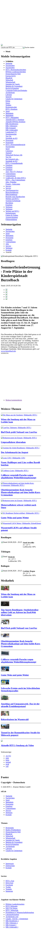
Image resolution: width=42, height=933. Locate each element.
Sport (8, 111)
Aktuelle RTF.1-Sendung (15, 120)
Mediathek (9, 113)
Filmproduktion (11, 219)
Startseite (9, 63)
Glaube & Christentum (14, 99)
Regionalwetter (11, 107)
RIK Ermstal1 (11, 128)
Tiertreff (9, 153)
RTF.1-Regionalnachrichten (16, 70)
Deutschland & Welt (13, 74)
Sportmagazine (11, 134)
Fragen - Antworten (13, 184)
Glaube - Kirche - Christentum (17, 919)
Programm (9, 140)
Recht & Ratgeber (12, 88)
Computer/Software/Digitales (16, 90)
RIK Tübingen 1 (12, 923)
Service (8, 186)
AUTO (8, 756)
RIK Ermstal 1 (11, 925)
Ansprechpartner (12, 217)
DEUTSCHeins (11, 908)
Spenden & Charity (13, 84)
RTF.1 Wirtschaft (12, 910)
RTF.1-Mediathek (12, 118)
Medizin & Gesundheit (14, 86)
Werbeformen (11, 213)
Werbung (9, 207)
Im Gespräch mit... (12, 159)
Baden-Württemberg (13, 830)
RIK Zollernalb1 (12, 130)
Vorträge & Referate (13, 201)
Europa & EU (11, 76)
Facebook (9, 885)
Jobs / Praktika (11, 182)
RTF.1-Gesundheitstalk (14, 163)
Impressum (10, 864)
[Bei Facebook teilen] (6, 290)
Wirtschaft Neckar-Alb (14, 155)
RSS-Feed (9, 883)
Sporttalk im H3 (11, 138)
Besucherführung (12, 192)
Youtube (9, 889)
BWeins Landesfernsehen (15, 904)
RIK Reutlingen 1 (12, 921)
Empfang (9, 165)
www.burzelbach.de (8, 351)
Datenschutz (10, 866)
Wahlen (8, 105)
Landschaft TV (11, 132)
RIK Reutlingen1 (12, 124)
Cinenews (9, 151)
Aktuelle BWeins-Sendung (15, 122)
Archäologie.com (12, 917)
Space (8, 103)
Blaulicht (9, 78)
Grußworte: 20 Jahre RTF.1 (16, 178)
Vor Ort (8, 136)
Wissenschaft (10, 82)
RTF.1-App (10, 881)
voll (7, 766)
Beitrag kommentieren (14, 400)
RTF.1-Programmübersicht (15, 145)
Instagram (9, 891)
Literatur (9, 95)
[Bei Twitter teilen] (6, 292)
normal (8, 762)
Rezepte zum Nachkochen (15, 197)
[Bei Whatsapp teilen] (6, 294)
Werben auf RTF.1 (12, 199)
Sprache (9, 97)
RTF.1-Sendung (11, 109)
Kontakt (9, 250)
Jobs (7, 244)
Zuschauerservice (12, 190)
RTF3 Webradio (12, 906)
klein (7, 760)
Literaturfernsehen (12, 915)
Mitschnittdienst (11, 195)
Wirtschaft (9, 80)
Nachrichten (10, 65)
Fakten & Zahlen (12, 215)
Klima (8, 101)
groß (7, 764)
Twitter (8, 887)
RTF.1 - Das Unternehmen (15, 180)
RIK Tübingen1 (11, 126)
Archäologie (10, 93)
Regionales (10, 828)
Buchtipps (9, 203)
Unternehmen (11, 174)
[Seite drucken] (6, 299)
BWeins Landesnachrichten (16, 72)
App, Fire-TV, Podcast (14, 172)
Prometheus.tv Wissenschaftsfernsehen (20, 912)
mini (7, 758)
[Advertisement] (21, 22)
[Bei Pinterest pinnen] (6, 297)
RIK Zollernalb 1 (12, 927)
